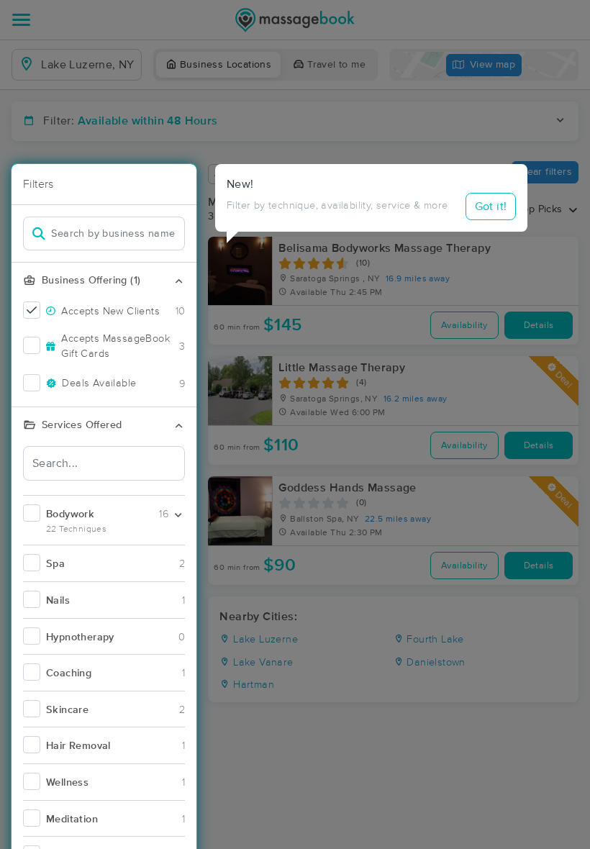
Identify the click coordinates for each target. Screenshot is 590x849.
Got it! (491, 206)
